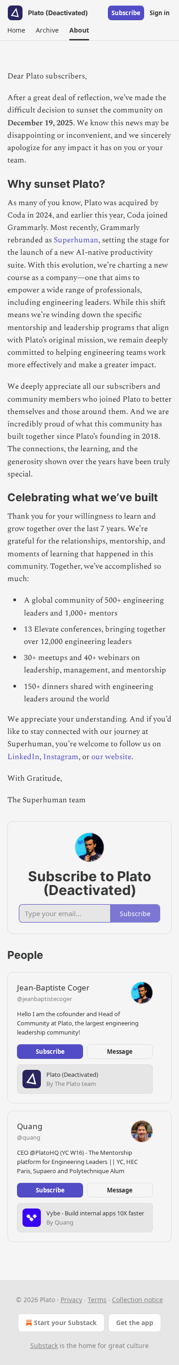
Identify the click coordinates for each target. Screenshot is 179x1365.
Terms (97, 1299)
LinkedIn (23, 757)
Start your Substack (65, 1322)
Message (120, 1051)
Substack (44, 1345)
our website (111, 757)
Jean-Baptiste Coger (53, 987)
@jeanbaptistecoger (44, 999)
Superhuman (76, 240)
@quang (28, 1137)
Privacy (71, 1299)
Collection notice (137, 1299)
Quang (29, 1126)
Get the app (134, 1322)
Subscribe (126, 13)
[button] (16, 30)
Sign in (160, 13)
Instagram (60, 757)
